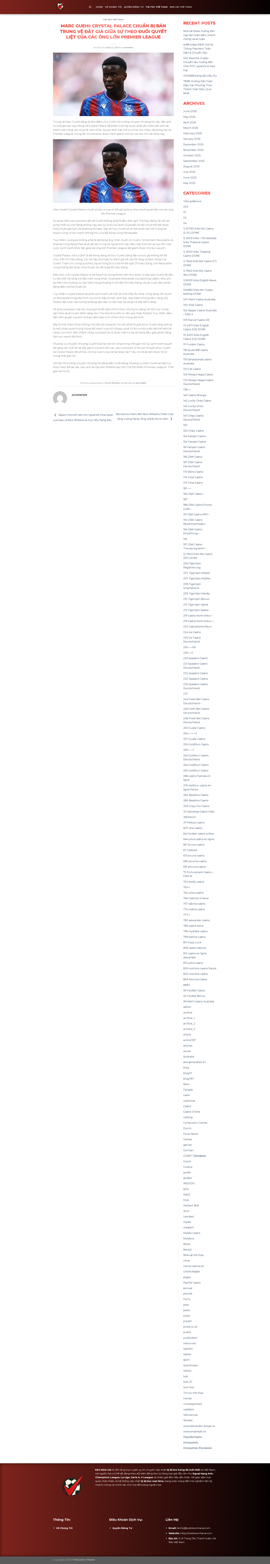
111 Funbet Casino (194, 344)
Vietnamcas (190, 1414)
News (186, 1244)
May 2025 (189, 183)
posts (186, 1310)
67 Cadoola (190, 850)
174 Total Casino (193, 477)
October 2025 (192, 155)
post (186, 1304)
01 (184, 212)
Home (99, 7)
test (185, 1376)
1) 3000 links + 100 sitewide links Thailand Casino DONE (200, 242)
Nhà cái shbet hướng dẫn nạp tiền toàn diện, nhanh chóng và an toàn (199, 35)
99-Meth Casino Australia (198, 1001)
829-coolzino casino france (199, 968)
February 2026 (192, 133)
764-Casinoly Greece (196, 898)
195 (185, 539)
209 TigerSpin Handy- (197, 593)
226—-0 (188, 652)
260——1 (188, 749)
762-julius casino (193, 892)
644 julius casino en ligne (198, 839)
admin (187, 1006)
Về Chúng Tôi (113, 7)
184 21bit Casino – (193, 493)
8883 (186, 985)
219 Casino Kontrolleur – (198, 615)
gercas (187, 1144)
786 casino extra (193, 925)
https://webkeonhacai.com (196, 1533)
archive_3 (189, 1029)
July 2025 (189, 171)
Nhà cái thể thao (181, 7)
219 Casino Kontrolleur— (198, 621)
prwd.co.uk (190, 1326)
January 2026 (191, 138)
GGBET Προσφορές (194, 1155)
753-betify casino (193, 881)
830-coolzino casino (195, 973)
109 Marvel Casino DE (196, 320)
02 (185, 217)
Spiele (187, 1354)
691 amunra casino (194, 866)
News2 (187, 1249)
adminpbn (127, 48)
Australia (188, 1056)
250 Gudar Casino (194, 727)
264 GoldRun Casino (196, 764)
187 (185, 499)
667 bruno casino (194, 844)
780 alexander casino (196, 920)
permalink (141, 383)
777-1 (186, 914)
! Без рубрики (192, 201)
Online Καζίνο (191, 1271)
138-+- (187, 389)
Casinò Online (191, 1111)
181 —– (187, 488)
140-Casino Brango (194, 395)
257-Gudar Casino (194, 738)
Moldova (188, 1238)
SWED (187, 1370)
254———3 (190, 733)
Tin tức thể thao (157, 7)
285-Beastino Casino (195, 800)
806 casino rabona (194, 947)
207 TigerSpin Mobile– (197, 578)
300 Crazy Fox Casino (196, 806)
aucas (186, 1051)
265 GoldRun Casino (195, 770)
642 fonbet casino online (198, 833)
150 (185, 425)
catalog (188, 1117)
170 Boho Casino (193, 471)
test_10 (187, 1381)
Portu (187, 1299)
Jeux (186, 1210)
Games (187, 1139)
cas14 (186, 1095)
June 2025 (190, 177)
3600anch (189, 817)
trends (187, 1398)
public (187, 1332)
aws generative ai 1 (194, 1062)
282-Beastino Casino (195, 795)
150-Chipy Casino (193, 430)
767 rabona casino (194, 903)
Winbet (188, 1420)
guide (187, 1172)
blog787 (188, 1078)
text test (188, 1387)
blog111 (187, 1073)
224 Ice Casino (192, 632)
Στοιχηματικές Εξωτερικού (197, 1448)
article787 (189, 1040)
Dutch (187, 1128)
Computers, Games (195, 1122)
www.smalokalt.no (194, 1431)
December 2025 (193, 144)
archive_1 (189, 1018)
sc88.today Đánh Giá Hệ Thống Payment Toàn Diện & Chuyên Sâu (198, 48)
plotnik (187, 1293)
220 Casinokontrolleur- (197, 626)
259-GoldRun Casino (196, 744)
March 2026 (190, 127)
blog (186, 1067)
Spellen (188, 1348)
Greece (187, 1166)
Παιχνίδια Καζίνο (192, 1437)
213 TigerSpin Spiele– (196, 610)
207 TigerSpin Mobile (196, 573)
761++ (186, 887)
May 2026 (189, 116)
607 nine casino (192, 828)
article (187, 1034)
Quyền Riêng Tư (133, 7)
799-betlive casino (194, 936)
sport (186, 1359)
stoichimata (190, 1365)
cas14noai (189, 1100)
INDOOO (189, 1183)
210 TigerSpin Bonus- (196, 599)
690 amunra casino (195, 861)
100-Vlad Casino (193, 304)
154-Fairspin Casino (194, 441)
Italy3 (186, 1194)
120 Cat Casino (192, 369)
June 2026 (190, 111)
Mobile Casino (191, 1233)
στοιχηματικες (190, 1442)
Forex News (190, 1133)
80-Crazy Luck (192, 942)
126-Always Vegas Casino (198, 374)
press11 (187, 1321)
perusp (187, 1288)
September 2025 (194, 160)
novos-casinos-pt (193, 1266)
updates (188, 1409)
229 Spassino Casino (195, 658)
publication (190, 1337)
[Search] (90, 7)
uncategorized (192, 1403)
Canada (188, 1089)
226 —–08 (189, 647)
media (187, 1222)
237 (185, 693)
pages (187, 1277)
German (188, 1150)
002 (185, 206)
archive (187, 1012)
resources (189, 1343)
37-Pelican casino (194, 822)
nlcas (186, 1260)
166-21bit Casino (192, 456)
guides (187, 1177)
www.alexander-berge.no (199, 1426)
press (186, 1315)
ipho (186, 1189)
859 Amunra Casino (195, 979)
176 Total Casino (193, 482)
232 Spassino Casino (195, 673)
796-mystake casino (195, 931)
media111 (188, 1227)
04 (185, 223)
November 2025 (193, 150)
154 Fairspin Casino (194, 436)
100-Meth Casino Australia (199, 299)
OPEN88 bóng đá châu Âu (200, 75)
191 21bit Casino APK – (196, 514)
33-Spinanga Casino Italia (198, 811)
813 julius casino (193, 962)
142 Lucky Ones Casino (197, 400)
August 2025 (191, 166)
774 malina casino (194, 909)
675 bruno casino (194, 855)
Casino (187, 1106)
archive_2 (189, 1023)
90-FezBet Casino (194, 990)
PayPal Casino (192, 1282)
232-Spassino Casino (195, 678)
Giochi (187, 1161)
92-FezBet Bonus (194, 996)
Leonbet (188, 1216)
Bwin (186, 1084)
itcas (186, 1199)
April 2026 (189, 122)
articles (187, 1045)
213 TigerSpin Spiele (195, 604)
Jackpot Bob (191, 1205)
